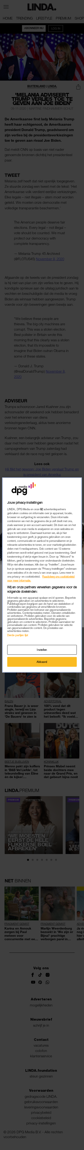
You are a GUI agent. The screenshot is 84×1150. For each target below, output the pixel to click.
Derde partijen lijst (17, 635)
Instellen (42, 649)
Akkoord (42, 661)
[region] (42, 575)
